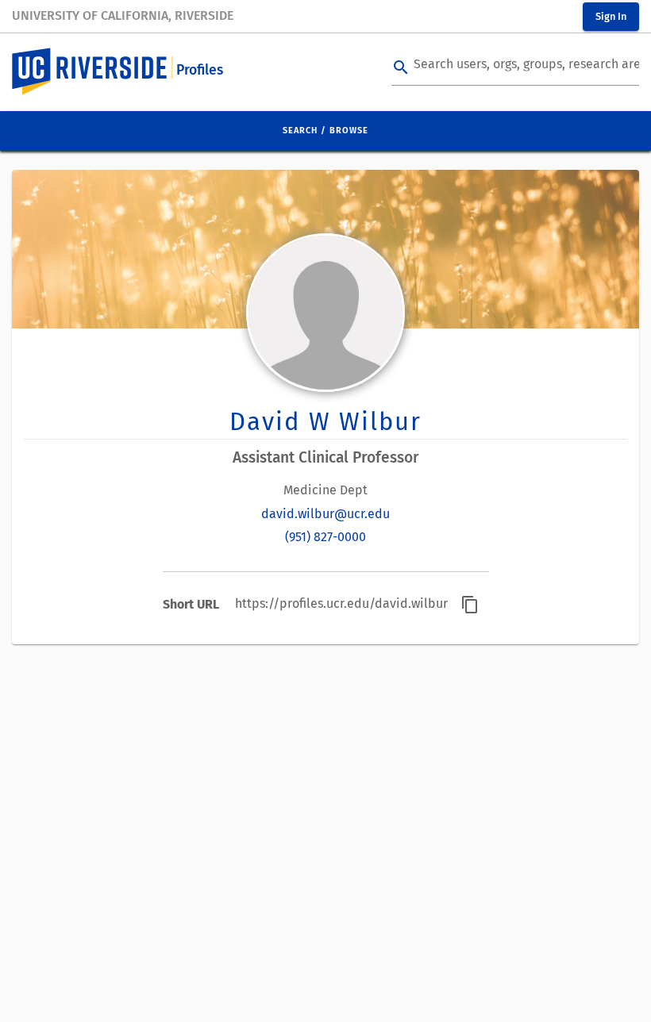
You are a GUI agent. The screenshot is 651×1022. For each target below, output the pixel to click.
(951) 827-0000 (325, 536)
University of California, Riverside (122, 15)
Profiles (199, 70)
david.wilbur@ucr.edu (325, 513)
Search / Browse (325, 130)
